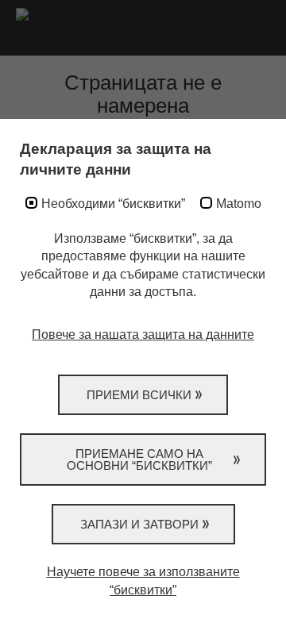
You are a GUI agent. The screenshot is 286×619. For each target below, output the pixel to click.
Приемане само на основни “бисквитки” (139, 459)
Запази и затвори (139, 524)
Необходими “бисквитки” (113, 203)
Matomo (238, 203)
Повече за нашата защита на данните (143, 334)
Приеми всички (139, 395)
